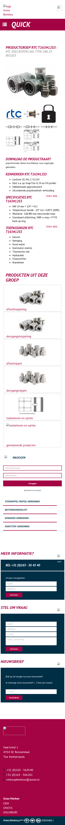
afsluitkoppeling (16, 309)
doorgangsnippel (16, 390)
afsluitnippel (14, 363)
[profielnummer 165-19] (32, 114)
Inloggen (32, 483)
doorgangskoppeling (18, 336)
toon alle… (52, 196)
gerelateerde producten (21, 445)
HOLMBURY (10, 812)
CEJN (6, 803)
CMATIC (8, 808)
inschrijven (14, 697)
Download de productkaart (28, 159)
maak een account (33, 490)
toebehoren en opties (19, 418)
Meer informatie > (45, 820)
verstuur (14, 595)
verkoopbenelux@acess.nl (23, 779)
